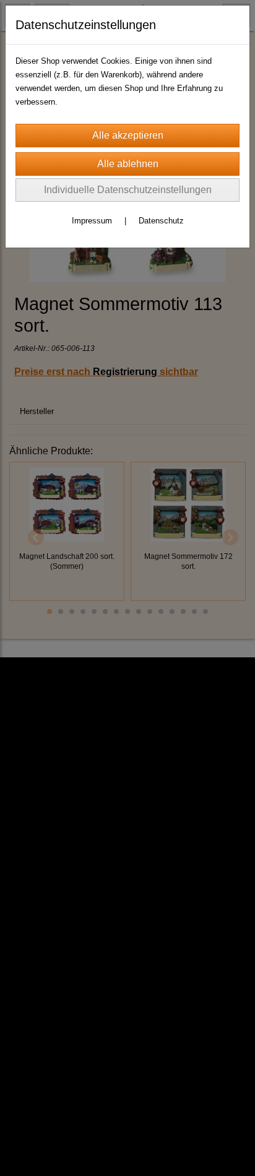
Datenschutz (161, 220)
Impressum (92, 220)
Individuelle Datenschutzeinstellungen (128, 189)
